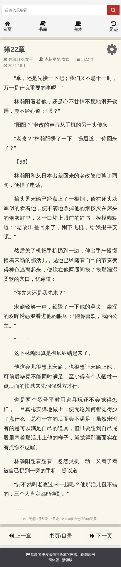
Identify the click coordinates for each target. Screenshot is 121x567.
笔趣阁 (36, 555)
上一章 (22, 536)
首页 (7, 29)
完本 (78, 29)
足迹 (113, 29)
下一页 (103, 536)
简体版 (53, 560)
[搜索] (113, 10)
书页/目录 (60, 536)
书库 (42, 29)
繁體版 (67, 560)
